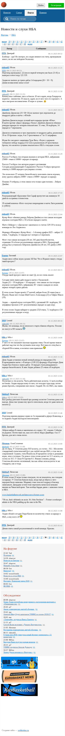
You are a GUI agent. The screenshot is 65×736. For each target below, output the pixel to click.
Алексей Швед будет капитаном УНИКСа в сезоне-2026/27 (27, 614)
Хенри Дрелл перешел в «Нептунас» (18, 652)
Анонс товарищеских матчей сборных (19, 609)
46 (17, 44)
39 (49, 41)
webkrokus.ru (23, 730)
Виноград (7, 571)
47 (21, 44)
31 (17, 41)
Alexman (6, 443)
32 (21, 41)
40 (53, 41)
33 (25, 41)
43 (5, 44)
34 (29, 41)
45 (13, 44)
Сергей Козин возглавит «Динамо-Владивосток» (23, 625)
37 (41, 41)
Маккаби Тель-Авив (11, 566)
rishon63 (5, 67)
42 (61, 41)
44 (9, 44)
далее (30, 44)
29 (9, 41)
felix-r (4, 337)
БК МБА (7, 586)
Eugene (5, 255)
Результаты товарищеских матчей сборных (21, 630)
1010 (4, 320)
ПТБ (4, 53)
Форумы (4, 35)
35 (33, 41)
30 (13, 41)
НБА (14, 35)
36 (37, 41)
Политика (7, 555)
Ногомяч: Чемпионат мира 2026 (17, 581)
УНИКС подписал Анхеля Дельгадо (18, 647)
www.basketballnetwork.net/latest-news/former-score (23, 495)
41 (57, 41)
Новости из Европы (11, 560)
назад (4, 41)
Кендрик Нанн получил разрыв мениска (19, 642)
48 (25, 44)
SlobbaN (5, 394)
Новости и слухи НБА (12, 576)
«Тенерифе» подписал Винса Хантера (19, 619)
